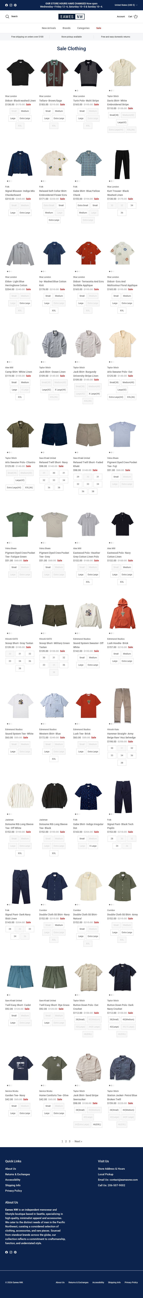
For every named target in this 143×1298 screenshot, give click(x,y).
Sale (98, 28)
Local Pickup (105, 1174)
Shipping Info (13, 1185)
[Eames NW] (71, 17)
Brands (66, 28)
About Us (10, 1168)
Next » (78, 1141)
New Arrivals (49, 28)
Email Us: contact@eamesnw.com (118, 1179)
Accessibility (12, 1179)
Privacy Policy (13, 1190)
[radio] (14, 111)
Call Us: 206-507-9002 (111, 1185)
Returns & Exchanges (17, 1174)
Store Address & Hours (111, 1168)
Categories (83, 28)
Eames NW (18, 1282)
